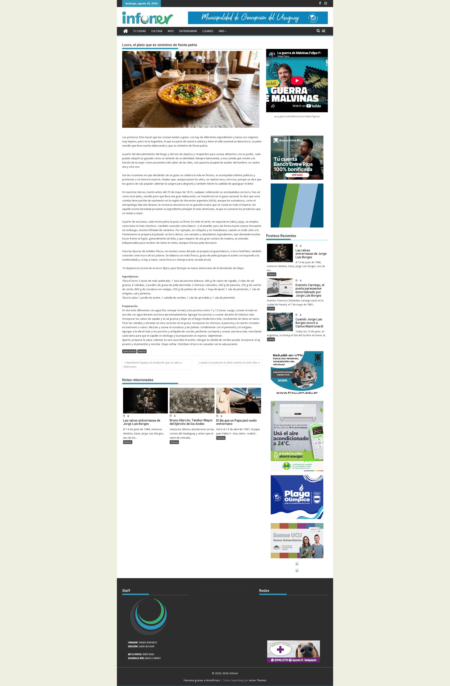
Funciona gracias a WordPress (202, 680)
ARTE (171, 31)
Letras (271, 308)
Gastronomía (129, 351)
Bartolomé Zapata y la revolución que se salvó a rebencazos (152, 364)
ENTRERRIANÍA (188, 31)
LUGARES (207, 31)
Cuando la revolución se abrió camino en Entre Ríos (228, 362)
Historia (142, 351)
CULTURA (156, 31)
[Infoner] (125, 30)
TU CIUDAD (139, 31)
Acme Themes (257, 680)
